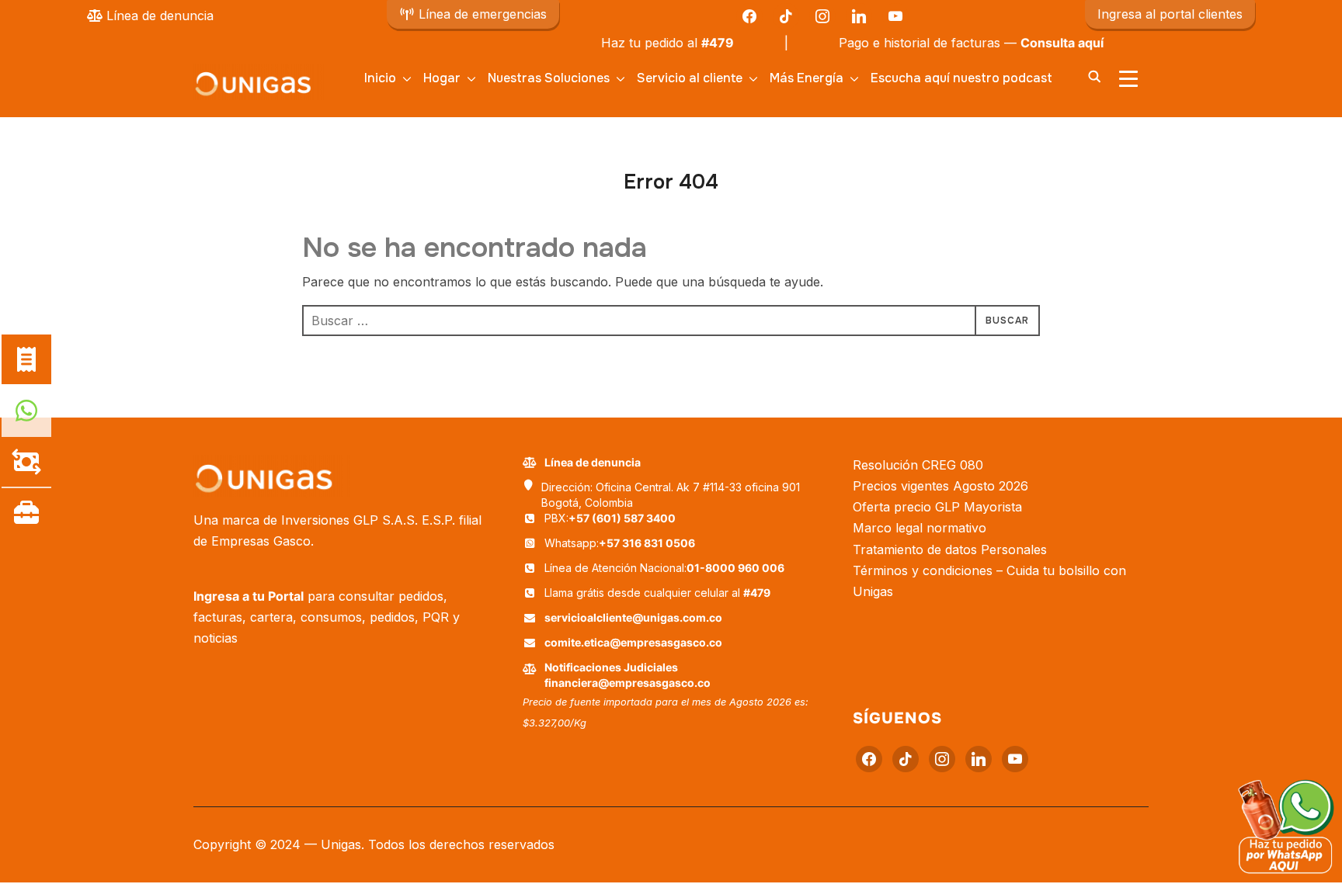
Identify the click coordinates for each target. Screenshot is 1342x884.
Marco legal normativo (919, 528)
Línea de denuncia (158, 15)
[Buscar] (1094, 75)
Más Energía (806, 78)
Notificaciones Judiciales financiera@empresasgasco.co (627, 674)
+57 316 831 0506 (647, 542)
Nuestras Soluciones (549, 78)
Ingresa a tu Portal (248, 596)
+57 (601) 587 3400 (622, 518)
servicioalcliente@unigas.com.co (633, 617)
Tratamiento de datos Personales (950, 549)
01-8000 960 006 (735, 567)
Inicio (380, 78)
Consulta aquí (1042, 42)
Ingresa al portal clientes (1170, 14)
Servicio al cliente (689, 78)
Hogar (442, 78)
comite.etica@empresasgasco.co (633, 642)
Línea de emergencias (481, 14)
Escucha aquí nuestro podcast (961, 78)
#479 (698, 42)
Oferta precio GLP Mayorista (937, 507)
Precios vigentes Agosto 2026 (940, 486)
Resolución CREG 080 (918, 465)
